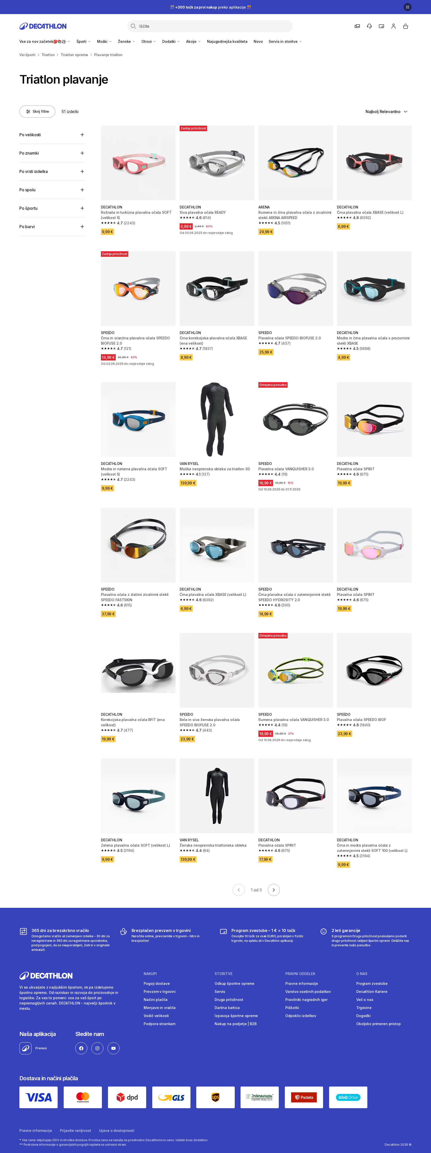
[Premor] (408, 7)
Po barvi (27, 226)
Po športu (28, 208)
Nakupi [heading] (150, 974)
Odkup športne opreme (234, 983)
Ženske (125, 41)
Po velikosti (30, 134)
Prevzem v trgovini (159, 991)
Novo (258, 41)
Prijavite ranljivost (75, 1130)
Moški (102, 41)
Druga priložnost (229, 999)
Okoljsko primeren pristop (378, 1024)
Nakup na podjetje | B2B (236, 1024)
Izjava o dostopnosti (116, 1130)
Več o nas (364, 999)
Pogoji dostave (157, 983)
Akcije (192, 41)
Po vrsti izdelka (33, 171)
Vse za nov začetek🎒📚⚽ (43, 41)
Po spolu (27, 189)
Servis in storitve (283, 41)
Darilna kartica (227, 1007)
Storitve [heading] (223, 974)
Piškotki (292, 1007)
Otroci (147, 41)
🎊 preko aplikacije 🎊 (210, 7)
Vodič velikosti (156, 1016)
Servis (220, 991)
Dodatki (169, 41)
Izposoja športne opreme (236, 1016)
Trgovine (364, 1007)
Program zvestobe (372, 983)
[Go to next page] (274, 890)
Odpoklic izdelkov (300, 1016)
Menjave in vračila (159, 1007)
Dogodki (363, 1016)
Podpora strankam (159, 1024)
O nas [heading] (361, 974)
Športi (82, 41)
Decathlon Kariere (371, 991)
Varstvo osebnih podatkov (308, 991)
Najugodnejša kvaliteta (227, 41)
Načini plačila (155, 999)
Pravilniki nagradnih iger (306, 999)
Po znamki (29, 153)
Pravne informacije (301, 983)
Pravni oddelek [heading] (300, 974)
